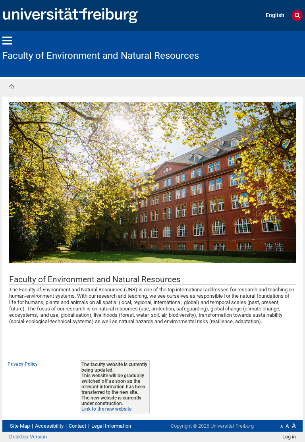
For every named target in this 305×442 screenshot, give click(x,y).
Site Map (20, 426)
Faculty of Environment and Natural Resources (100, 55)
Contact (77, 426)
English (275, 15)
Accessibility (49, 426)
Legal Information (111, 426)
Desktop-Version (28, 437)
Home (11, 86)
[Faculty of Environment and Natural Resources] (264, 53)
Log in (289, 437)
